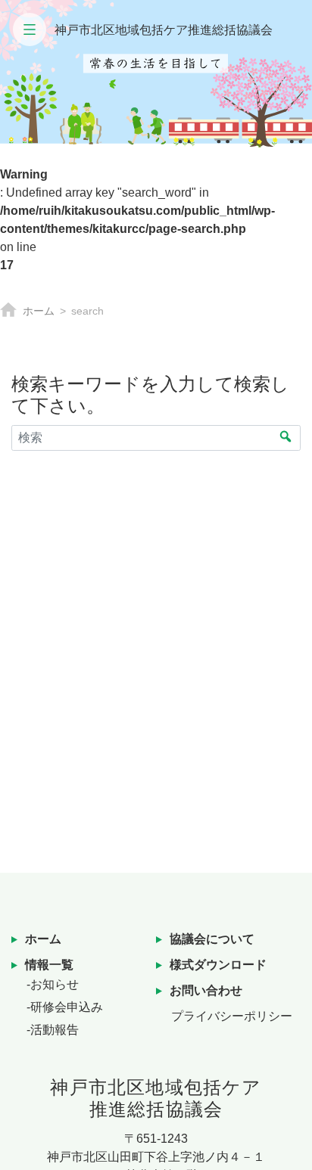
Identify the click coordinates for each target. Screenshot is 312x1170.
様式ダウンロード (218, 964)
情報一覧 (49, 964)
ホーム (39, 311)
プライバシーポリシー (231, 1016)
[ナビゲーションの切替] (29, 29)
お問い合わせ (206, 990)
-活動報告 (53, 1029)
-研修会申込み (65, 1007)
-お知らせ (53, 984)
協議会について (212, 939)
